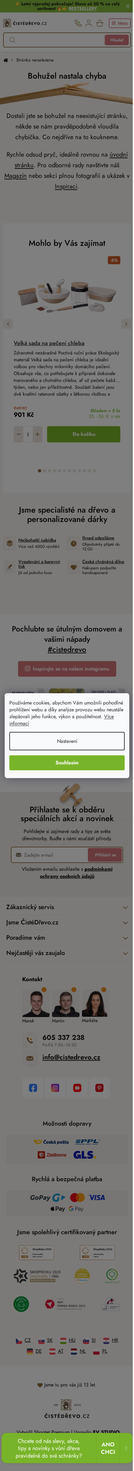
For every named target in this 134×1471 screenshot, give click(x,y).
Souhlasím (67, 762)
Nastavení (67, 741)
